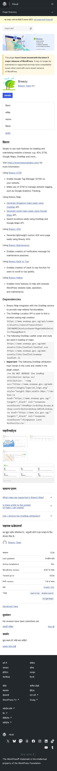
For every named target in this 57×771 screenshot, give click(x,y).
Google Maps (48, 599)
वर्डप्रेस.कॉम (9, 708)
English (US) (49, 587)
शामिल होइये (34, 685)
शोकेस (32, 663)
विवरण (7, 105)
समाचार (5, 667)
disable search (47, 593)
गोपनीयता (6, 677)
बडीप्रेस (7, 722)
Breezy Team (24, 85)
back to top (35, 593)
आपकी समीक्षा (8, 626)
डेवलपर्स (6, 695)
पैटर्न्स (32, 677)
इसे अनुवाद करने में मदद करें (43, 19)
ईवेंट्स (32, 690)
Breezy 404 (15, 229)
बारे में (5, 663)
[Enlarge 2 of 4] (50, 439)
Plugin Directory (10, 12)
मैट (5, 713)
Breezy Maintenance (19, 245)
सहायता (6, 690)
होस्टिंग (5, 672)
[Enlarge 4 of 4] (50, 467)
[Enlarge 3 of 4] (24, 453)
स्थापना (8, 119)
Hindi (11, 734)
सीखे (4, 685)
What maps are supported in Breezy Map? (23, 497)
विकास (8, 126)
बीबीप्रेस (7, 718)
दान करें (34, 695)
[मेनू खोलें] (53, 4)
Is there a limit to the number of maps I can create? (17, 506)
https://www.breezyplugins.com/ (23, 162)
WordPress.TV (11, 699)
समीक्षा (7, 112)
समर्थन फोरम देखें (9, 646)
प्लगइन (32, 672)
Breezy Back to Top (19, 261)
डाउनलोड (7, 95)
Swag (34, 699)
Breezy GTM (15, 172)
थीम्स (32, 667)
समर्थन (7, 133)
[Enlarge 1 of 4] (24, 439)
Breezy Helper (16, 277)
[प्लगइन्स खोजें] (30, 28)
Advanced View (10, 606)
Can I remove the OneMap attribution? (21, 516)
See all (51, 626)
